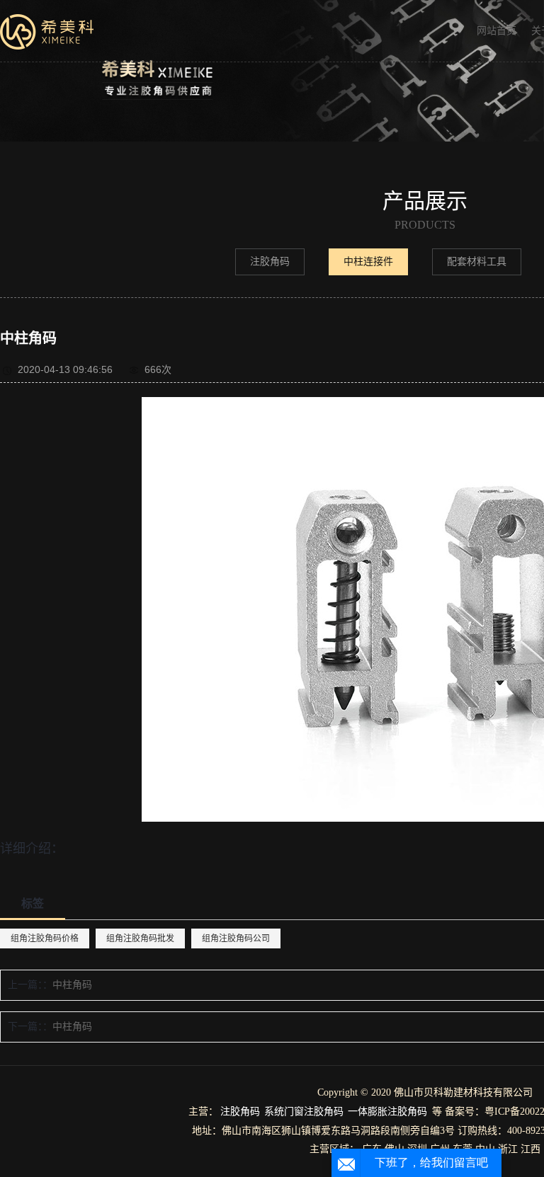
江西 (530, 1149)
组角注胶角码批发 (140, 938)
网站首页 (496, 30)
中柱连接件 (368, 261)
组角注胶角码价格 (45, 938)
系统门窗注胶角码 (304, 1111)
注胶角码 (270, 261)
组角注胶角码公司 (236, 938)
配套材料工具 (476, 261)
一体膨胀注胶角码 (387, 1111)
